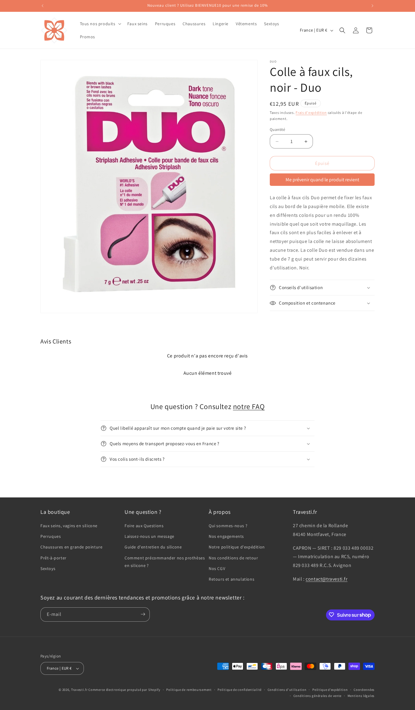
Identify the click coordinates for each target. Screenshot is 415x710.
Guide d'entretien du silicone (153, 547)
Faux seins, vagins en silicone (69, 525)
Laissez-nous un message (149, 536)
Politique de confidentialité (240, 690)
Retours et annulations (231, 579)
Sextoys (47, 568)
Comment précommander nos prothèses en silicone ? (165, 561)
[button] (100, 23)
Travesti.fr (79, 690)
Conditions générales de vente (317, 696)
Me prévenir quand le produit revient (322, 179)
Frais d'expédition (311, 112)
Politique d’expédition (330, 690)
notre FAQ (249, 406)
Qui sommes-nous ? (228, 525)
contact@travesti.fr (326, 579)
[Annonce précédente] (42, 6)
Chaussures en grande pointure (71, 547)
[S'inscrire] (142, 614)
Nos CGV (217, 568)
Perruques (50, 536)
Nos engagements (226, 536)
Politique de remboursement (188, 690)
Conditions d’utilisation (287, 690)
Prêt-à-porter (53, 558)
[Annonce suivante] (372, 6)
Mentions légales (361, 696)
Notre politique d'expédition (237, 547)
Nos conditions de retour (233, 558)
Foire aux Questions (144, 525)
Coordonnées (364, 690)
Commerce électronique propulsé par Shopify (124, 690)
